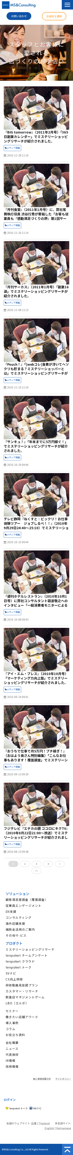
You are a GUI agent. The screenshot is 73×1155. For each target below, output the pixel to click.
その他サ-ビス (16, 935)
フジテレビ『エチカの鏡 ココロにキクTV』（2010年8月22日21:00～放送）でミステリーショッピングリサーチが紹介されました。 (36, 835)
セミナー (12, 1011)
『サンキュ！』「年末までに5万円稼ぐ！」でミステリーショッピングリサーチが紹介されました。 (36, 446)
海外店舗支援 (15, 923)
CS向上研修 (14, 979)
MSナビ (37, 1108)
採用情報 (12, 1066)
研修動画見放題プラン (22, 985)
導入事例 (12, 1023)
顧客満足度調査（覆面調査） (27, 899)
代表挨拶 (12, 1054)
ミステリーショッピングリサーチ (30, 949)
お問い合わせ (19, 16)
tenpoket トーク (19, 967)
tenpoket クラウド (20, 961)
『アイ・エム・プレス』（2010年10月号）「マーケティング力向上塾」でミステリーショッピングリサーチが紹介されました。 (36, 678)
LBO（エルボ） (17, 1003)
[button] (67, 5)
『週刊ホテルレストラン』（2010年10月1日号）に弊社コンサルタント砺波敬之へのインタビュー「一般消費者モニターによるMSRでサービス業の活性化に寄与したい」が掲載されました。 (36, 605)
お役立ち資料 (54, 16)
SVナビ (11, 973)
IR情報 (11, 1060)
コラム (10, 1029)
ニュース (12, 1048)
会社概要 (12, 1042)
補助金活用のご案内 (20, 929)
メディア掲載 (13, 147)
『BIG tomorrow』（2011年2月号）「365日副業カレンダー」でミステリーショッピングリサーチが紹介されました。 (36, 136)
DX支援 (11, 911)
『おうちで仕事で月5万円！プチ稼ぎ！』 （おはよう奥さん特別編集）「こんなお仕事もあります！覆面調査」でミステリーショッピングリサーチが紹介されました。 (36, 757)
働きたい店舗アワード (22, 1017)
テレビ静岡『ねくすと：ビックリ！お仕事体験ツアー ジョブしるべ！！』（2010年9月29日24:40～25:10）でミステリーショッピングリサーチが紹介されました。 (36, 525)
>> (36, 870)
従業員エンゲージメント (23, 905)
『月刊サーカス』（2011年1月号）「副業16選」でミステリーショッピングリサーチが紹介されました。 (36, 291)
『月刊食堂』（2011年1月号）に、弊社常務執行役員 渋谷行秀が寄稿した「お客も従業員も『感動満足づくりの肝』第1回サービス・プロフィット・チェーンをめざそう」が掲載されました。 (36, 218)
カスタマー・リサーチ (22, 991)
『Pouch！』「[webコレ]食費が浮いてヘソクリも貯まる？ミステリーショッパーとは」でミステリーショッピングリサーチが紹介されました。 (36, 371)
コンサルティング (18, 917)
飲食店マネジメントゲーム (25, 997)
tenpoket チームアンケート (27, 955)
